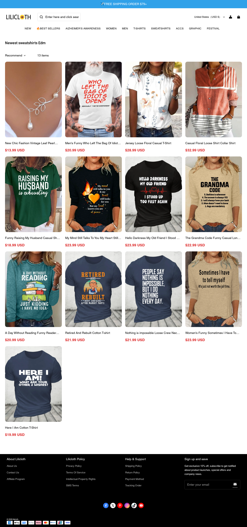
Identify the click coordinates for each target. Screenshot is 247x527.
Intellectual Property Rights (81, 479)
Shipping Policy (133, 465)
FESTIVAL (213, 28)
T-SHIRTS (139, 28)
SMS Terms (72, 485)
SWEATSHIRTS (161, 28)
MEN (125, 28)
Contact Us (13, 472)
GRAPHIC (195, 28)
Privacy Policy (74, 465)
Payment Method (134, 479)
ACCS (180, 28)
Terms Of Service (75, 472)
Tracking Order (133, 485)
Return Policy (132, 472)
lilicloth (15, 519)
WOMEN (111, 28)
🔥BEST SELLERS (48, 28)
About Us (12, 465)
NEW (28, 28)
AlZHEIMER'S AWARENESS (83, 28)
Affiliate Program (16, 479)
